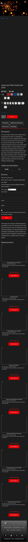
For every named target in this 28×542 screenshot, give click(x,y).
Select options (14, 275)
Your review (4, 191)
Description (5, 123)
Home (2, 18)
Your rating (4, 189)
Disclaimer (13, 126)
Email (3, 205)
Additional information (16, 123)
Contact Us (18, 530)
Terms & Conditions (8, 527)
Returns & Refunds (16, 527)
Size (2, 102)
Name (3, 200)
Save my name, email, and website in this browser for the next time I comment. (13, 213)
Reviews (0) (5, 126)
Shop (7, 18)
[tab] (5, 123)
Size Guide (4, 113)
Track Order (13, 530)
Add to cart (12, 116)
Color (2, 94)
